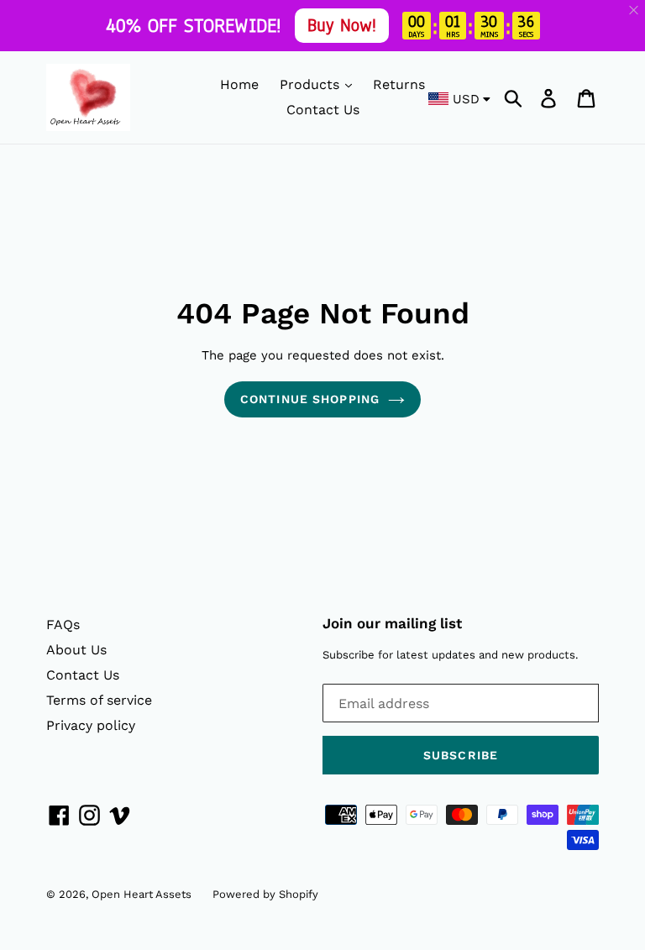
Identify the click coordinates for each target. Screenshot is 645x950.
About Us (76, 650)
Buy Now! (341, 25)
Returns (399, 84)
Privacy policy (90, 725)
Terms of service (99, 700)
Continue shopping (310, 399)
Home (239, 84)
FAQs (63, 624)
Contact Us (322, 110)
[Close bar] (634, 10)
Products (311, 84)
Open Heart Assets (141, 894)
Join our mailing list (392, 623)
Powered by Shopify (265, 894)
